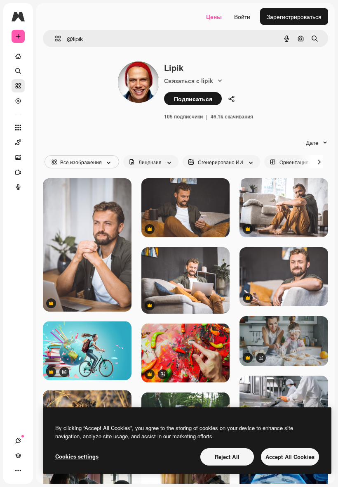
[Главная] (18, 56)
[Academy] (18, 455)
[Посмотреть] (18, 100)
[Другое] (18, 470)
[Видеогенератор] (18, 172)
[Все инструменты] (18, 127)
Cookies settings (77, 456)
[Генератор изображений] (18, 157)
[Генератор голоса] (18, 187)
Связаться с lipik (188, 80)
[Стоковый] (18, 85)
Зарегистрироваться (294, 16)
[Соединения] (18, 440)
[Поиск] (18, 71)
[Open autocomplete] (54, 38)
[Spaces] (18, 142)
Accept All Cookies (290, 457)
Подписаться (193, 99)
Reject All (227, 457)
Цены (214, 16)
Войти (242, 16)
